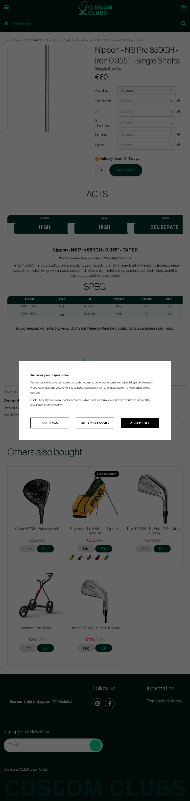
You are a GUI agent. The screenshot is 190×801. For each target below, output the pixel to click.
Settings (50, 423)
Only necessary (95, 423)
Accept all (140, 423)
